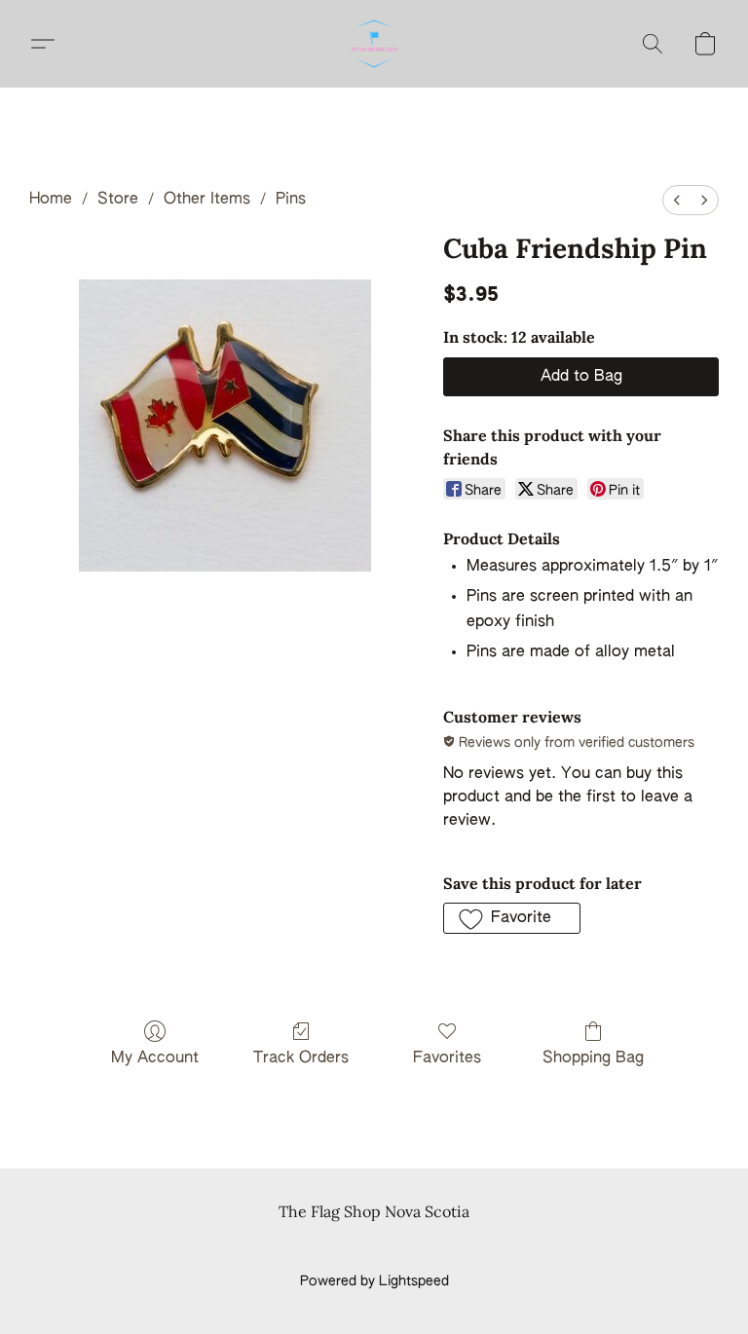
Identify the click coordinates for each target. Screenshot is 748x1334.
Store (117, 199)
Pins (291, 199)
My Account (155, 1058)
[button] (374, 44)
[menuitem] (677, 200)
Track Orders (301, 1058)
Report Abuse (374, 1248)
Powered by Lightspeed (374, 1281)
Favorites (447, 1058)
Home (50, 199)
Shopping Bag (593, 1058)
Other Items (207, 199)
